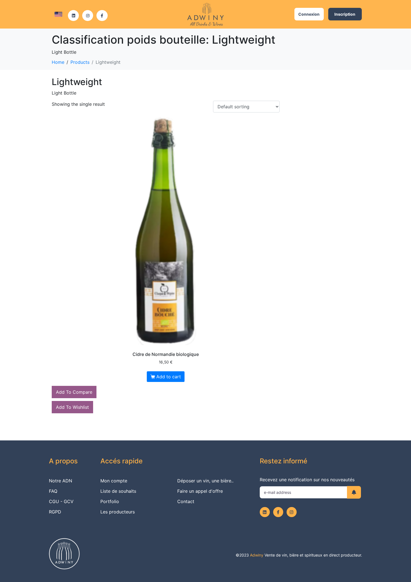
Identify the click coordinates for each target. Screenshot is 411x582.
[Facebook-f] (101, 15)
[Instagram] (87, 15)
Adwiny (256, 555)
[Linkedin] (73, 15)
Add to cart (168, 376)
